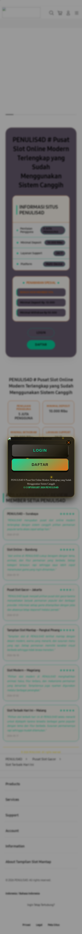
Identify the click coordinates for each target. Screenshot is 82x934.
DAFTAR (40, 465)
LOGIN (40, 450)
